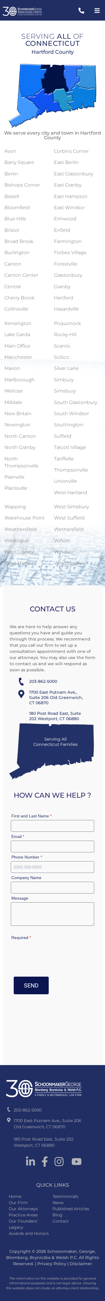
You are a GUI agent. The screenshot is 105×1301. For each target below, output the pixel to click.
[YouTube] (76, 1161)
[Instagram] (59, 1161)
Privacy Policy (51, 1263)
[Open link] (81, 11)
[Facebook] (45, 1161)
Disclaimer (81, 1263)
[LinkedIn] (30, 1161)
